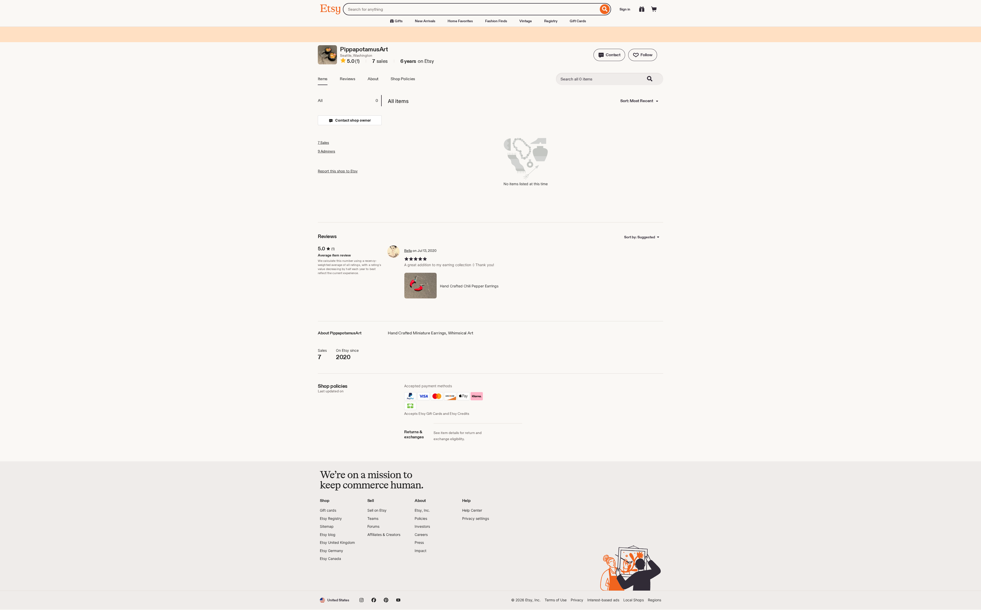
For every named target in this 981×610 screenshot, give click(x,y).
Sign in (625, 9)
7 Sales (323, 142)
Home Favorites (460, 21)
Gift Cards (578, 21)
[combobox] (471, 9)
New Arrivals (425, 21)
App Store (337, 576)
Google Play (375, 576)
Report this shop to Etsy (338, 171)
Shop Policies (403, 78)
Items (323, 78)
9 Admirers (326, 151)
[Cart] (654, 9)
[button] (609, 55)
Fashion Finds (496, 21)
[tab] (349, 100)
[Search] (605, 9)
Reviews (347, 78)
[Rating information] (343, 61)
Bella (408, 251)
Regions (654, 600)
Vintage (525, 21)
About (373, 78)
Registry (550, 21)
